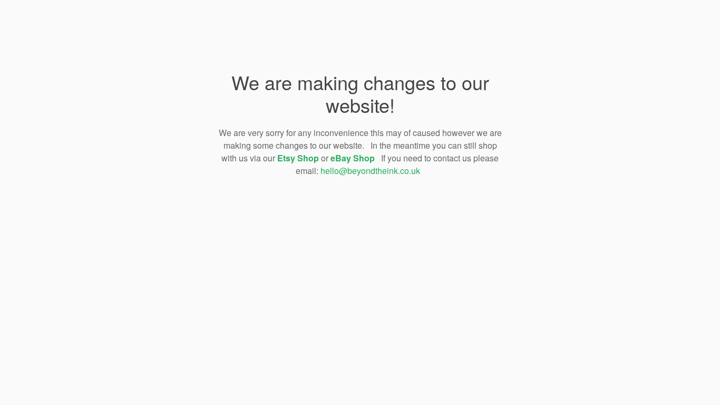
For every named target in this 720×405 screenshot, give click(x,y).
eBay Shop (352, 158)
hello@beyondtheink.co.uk (370, 171)
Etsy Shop (298, 158)
